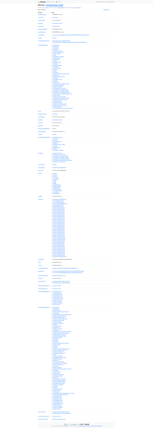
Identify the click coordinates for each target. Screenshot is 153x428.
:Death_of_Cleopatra (58, 323)
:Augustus (56, 46)
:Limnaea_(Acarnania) (58, 85)
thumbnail (41, 35)
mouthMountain (43, 285)
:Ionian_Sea (56, 26)
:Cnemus (55, 377)
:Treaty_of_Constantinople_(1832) (61, 83)
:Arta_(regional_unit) (58, 351)
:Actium (55, 63)
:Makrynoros (56, 373)
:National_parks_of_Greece (59, 357)
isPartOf (41, 26)
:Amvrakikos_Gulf (57, 297)
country (40, 17)
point (40, 170)
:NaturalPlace (56, 187)
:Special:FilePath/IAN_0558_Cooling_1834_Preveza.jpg (67, 272)
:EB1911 (55, 143)
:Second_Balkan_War (58, 52)
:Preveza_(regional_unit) (59, 353)
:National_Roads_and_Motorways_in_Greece (63, 393)
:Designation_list (57, 141)
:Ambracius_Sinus (57, 294)
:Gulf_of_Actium (57, 300)
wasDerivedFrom (43, 268)
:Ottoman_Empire (57, 51)
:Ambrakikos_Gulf (57, 295)
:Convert (55, 138)
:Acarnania (56, 307)
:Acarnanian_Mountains (59, 317)
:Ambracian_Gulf (59, 275)
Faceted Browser (101, 1)
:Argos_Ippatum (57, 106)
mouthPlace (42, 288)
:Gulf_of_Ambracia (58, 303)
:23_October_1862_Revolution (60, 394)
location (41, 281)
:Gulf (54, 38)
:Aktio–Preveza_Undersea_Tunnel (61, 73)
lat (39, 262)
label (40, 196)
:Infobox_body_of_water (59, 144)
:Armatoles (56, 330)
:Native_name (56, 147)
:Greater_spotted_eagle (59, 383)
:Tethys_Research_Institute (59, 336)
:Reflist (55, 148)
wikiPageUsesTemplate (44, 137)
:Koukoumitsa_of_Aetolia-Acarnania (61, 282)
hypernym (41, 164)
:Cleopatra (56, 48)
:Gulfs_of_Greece (57, 86)
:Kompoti (55, 341)
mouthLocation (43, 416)
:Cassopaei (56, 391)
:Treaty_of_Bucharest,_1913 (60, 103)
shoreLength (42, 32)
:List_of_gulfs (56, 390)
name (40, 122)
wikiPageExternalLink (43, 40)
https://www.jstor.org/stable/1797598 (61, 40)
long (40, 265)
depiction (41, 271)
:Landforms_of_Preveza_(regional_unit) (62, 93)
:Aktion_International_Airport (60, 99)
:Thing (55, 173)
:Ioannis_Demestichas (58, 361)
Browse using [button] (51, 1)
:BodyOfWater (57, 184)
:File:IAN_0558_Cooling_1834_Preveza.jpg (63, 108)
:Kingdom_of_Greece (58, 56)
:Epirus (55, 347)
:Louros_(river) (57, 68)
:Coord (55, 140)
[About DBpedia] (42, 1)
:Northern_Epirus (57, 358)
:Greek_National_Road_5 (59, 381)
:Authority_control (57, 137)
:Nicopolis (56, 75)
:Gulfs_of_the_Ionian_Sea (59, 96)
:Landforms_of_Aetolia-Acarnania (61, 92)
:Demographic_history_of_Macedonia (62, 314)
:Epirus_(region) (57, 367)
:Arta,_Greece (56, 53)
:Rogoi (55, 387)
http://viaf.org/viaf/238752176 (59, 167)
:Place (55, 174)
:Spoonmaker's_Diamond (59, 380)
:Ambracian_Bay (57, 291)
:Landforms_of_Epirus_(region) (60, 89)
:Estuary (55, 69)
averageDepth (42, 14)
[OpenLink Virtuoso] (66, 424)
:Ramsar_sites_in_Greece (59, 88)
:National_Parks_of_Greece (59, 105)
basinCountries (42, 114)
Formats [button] (59, 1)
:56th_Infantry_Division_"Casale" (61, 333)
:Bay (54, 180)
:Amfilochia (56, 45)
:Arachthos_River (57, 102)
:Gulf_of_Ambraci (57, 301)
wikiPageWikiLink (43, 45)
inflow (40, 23)
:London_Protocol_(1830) (59, 379)
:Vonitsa (55, 78)
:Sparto (55, 324)
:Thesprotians (56, 371)
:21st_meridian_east (58, 364)
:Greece (55, 17)
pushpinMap (42, 131)
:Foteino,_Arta (56, 310)
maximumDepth (42, 29)
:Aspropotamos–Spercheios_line (61, 311)
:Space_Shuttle (57, 62)
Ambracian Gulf (54, 5)
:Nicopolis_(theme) (58, 389)
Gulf (47, 7)
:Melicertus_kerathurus (59, 76)
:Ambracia (56, 66)
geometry (41, 259)
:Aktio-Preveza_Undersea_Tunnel (61, 98)
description (41, 20)
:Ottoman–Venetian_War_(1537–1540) (62, 369)
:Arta (54, 354)
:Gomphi (55, 366)
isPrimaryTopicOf (43, 275)
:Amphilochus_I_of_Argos (59, 334)
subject (40, 153)
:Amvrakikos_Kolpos (58, 298)
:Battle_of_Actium (57, 65)
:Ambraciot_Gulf (57, 293)
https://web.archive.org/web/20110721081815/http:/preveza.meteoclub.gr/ (70, 42)
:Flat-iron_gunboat (58, 356)
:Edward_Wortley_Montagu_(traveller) (62, 331)
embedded (41, 117)
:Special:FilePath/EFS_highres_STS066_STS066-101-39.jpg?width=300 (71, 35)
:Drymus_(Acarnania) (58, 374)
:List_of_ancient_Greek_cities (60, 318)
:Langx (55, 146)
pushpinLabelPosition (44, 128)
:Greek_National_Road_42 (59, 350)
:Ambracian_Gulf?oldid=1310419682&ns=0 (65, 268)
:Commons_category (58, 150)
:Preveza (55, 72)
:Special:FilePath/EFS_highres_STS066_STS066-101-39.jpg (68, 271)
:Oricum (55, 340)
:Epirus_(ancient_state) (58, 320)
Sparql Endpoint (111, 1)
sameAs (41, 167)
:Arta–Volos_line (57, 321)
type (40, 38)
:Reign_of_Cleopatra (58, 384)
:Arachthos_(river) (57, 23)
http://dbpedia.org (62, 7)
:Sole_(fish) (56, 82)
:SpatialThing (56, 193)
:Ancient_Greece (57, 326)
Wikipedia (66, 425)
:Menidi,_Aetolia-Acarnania (59, 316)
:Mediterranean (57, 101)
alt (39, 111)
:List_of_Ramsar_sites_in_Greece (61, 343)
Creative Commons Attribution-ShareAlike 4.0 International (90, 425)
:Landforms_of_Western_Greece (61, 91)
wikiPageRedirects (44, 291)
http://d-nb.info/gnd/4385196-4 (60, 203)
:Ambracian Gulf (58, 200)
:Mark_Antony (57, 58)
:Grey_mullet (56, 95)
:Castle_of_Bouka (57, 337)
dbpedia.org (78, 7)
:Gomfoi (55, 386)
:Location (56, 177)
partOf (40, 125)
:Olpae (55, 81)
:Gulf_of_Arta (56, 304)
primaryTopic (43, 419)
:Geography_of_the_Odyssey (60, 363)
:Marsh (55, 61)
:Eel (54, 55)
